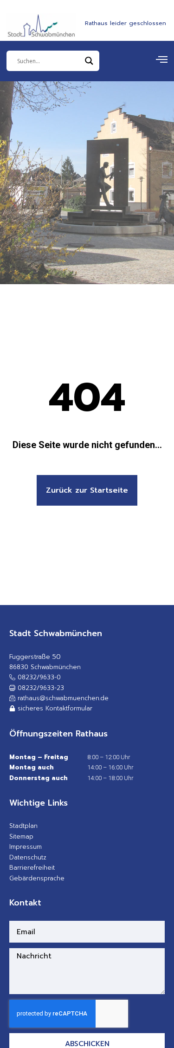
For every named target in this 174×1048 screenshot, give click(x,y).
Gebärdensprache (36, 878)
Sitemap (21, 836)
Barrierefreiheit (32, 867)
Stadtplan (23, 825)
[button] (36, 688)
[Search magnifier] (89, 60)
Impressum (25, 846)
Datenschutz (27, 857)
